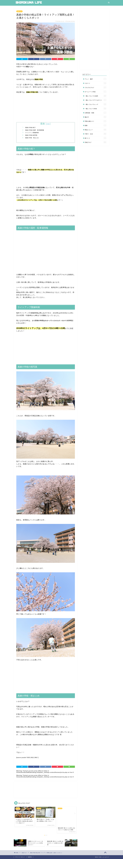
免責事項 (30, 856)
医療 (95, 125)
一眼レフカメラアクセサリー (95, 100)
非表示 (48, 124)
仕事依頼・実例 (95, 113)
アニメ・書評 (95, 79)
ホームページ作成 (95, 91)
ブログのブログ (95, 87)
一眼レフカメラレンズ (95, 104)
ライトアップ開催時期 (32, 132)
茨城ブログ (19, 11)
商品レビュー (95, 129)
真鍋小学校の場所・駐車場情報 (34, 130)
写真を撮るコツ (95, 121)
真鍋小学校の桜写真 (31, 135)
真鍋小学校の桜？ (30, 127)
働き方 (95, 117)
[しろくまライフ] (28, 4)
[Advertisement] (45, 108)
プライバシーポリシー (20, 856)
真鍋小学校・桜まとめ (32, 138)
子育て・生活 (95, 134)
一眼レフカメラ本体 (95, 108)
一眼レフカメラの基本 (95, 96)
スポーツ (95, 83)
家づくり (95, 138)
